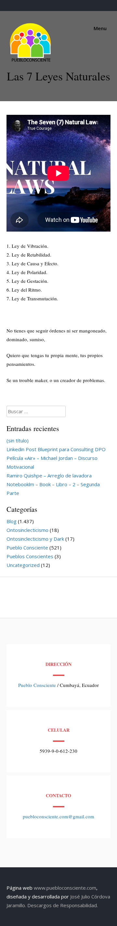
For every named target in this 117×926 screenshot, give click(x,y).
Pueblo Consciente (27, 547)
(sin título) (17, 440)
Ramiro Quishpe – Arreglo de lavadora (49, 475)
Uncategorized (23, 565)
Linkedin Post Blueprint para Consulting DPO (56, 449)
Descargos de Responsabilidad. (62, 905)
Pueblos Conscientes (29, 556)
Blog (11, 521)
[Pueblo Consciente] (30, 61)
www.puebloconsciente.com (65, 887)
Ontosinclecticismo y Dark (35, 538)
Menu (99, 28)
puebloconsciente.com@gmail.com (58, 816)
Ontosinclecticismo (27, 530)
